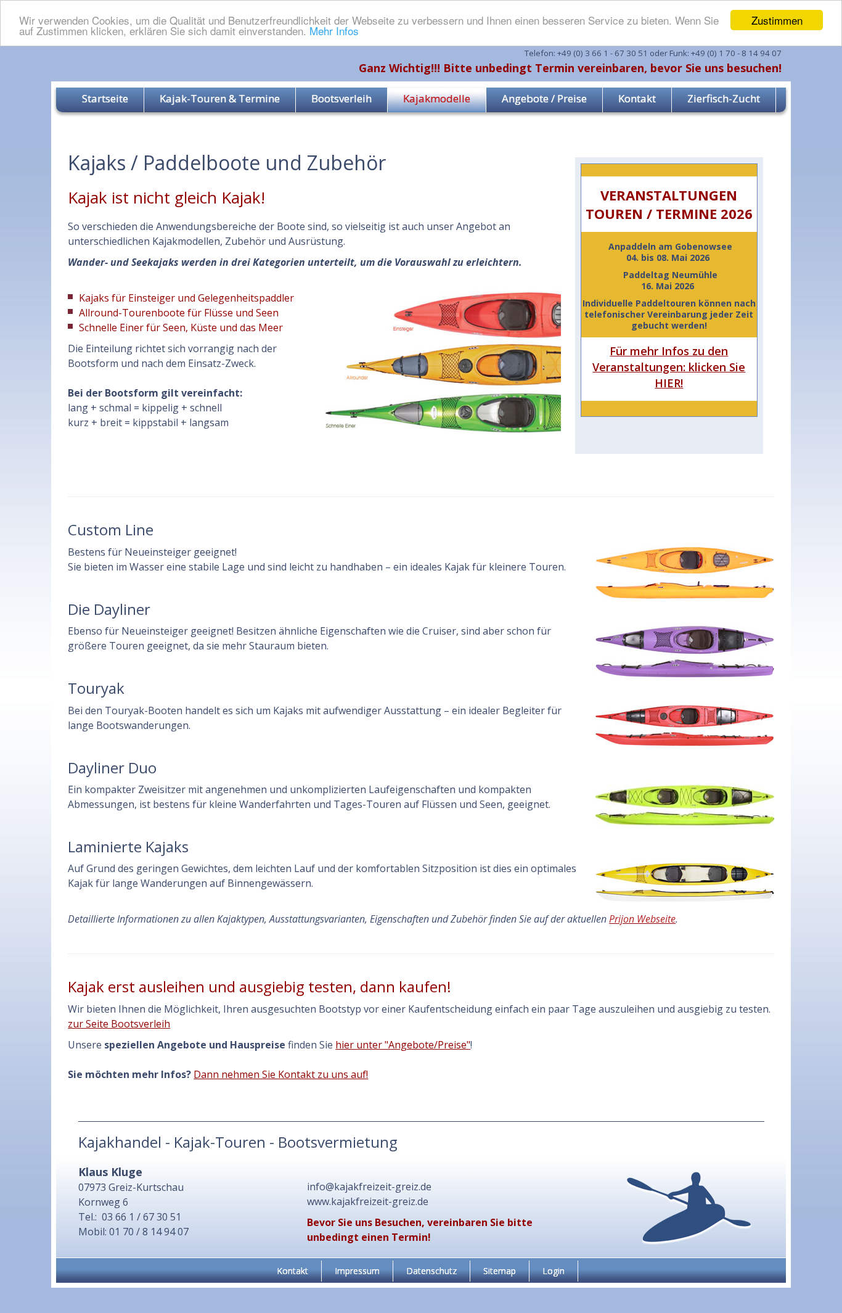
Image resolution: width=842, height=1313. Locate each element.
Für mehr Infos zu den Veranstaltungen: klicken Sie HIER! (668, 367)
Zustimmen (777, 20)
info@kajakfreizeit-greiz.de (369, 1186)
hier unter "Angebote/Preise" (402, 1045)
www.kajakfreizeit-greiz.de (367, 1201)
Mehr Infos (334, 31)
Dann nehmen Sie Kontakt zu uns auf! (281, 1074)
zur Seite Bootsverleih (119, 1024)
